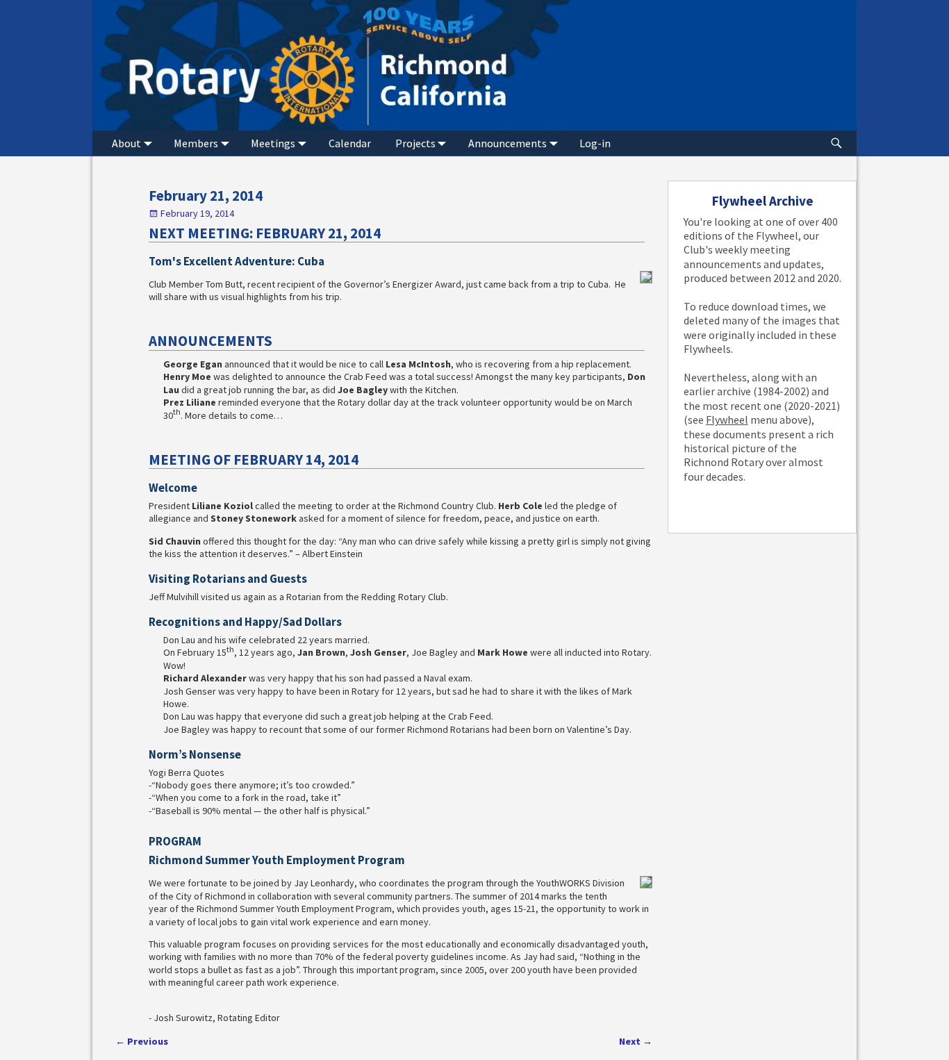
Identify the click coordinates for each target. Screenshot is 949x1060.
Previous (141, 1041)
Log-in (595, 143)
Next (635, 1041)
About (126, 143)
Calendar (350, 143)
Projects (415, 143)
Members (196, 143)
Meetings (273, 143)
